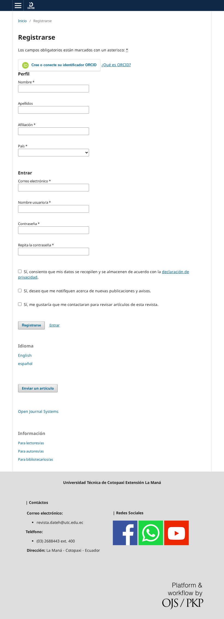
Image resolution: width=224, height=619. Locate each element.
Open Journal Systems (38, 411)
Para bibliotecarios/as (35, 459)
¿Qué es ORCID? (116, 64)
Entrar (54, 325)
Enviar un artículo (38, 388)
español (25, 363)
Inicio (22, 20)
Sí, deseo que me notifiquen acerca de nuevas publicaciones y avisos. (87, 290)
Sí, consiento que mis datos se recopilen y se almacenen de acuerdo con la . (103, 274)
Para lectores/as (31, 442)
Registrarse (31, 325)
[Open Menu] (18, 5)
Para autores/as (31, 451)
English (25, 355)
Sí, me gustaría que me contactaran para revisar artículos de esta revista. (90, 304)
